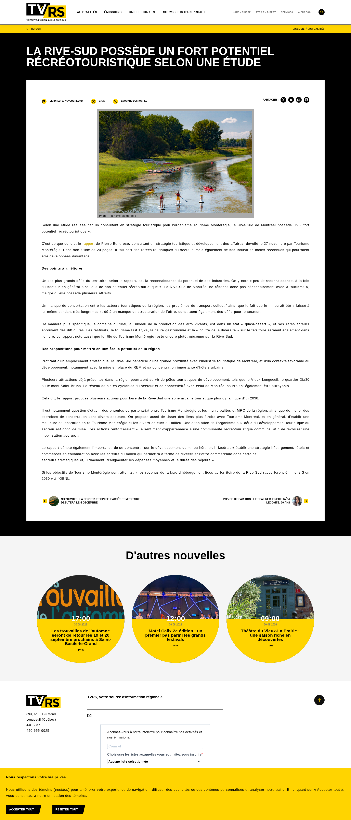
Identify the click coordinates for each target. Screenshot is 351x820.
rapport (88, 244)
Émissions (113, 12)
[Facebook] (291, 100)
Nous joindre (242, 12)
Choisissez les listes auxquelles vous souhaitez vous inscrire (154, 754)
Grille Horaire (142, 12)
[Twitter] (283, 100)
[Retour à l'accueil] (46, 12)
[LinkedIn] (306, 100)
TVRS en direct (266, 12)
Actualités (87, 12)
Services (287, 12)
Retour (35, 29)
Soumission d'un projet (184, 12)
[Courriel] (299, 100)
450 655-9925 (37, 731)
